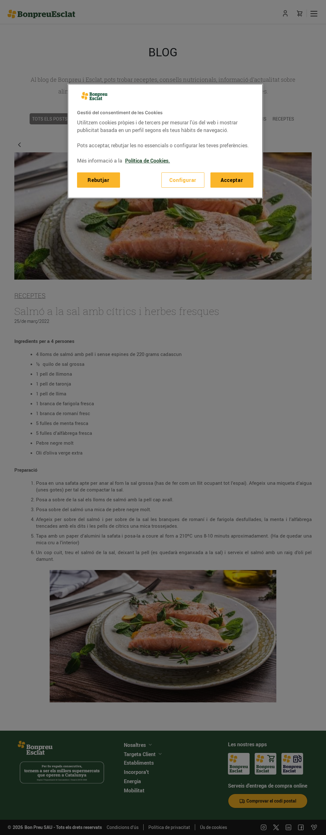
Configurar (182, 180)
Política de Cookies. (147, 160)
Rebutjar (98, 180)
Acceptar (232, 180)
